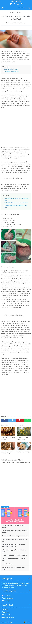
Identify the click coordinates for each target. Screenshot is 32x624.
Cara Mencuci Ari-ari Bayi (11, 69)
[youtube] (21, 3)
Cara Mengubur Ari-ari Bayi (11, 71)
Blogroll (5, 609)
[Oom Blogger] (16, 1)
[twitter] (14, 3)
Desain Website (8, 598)
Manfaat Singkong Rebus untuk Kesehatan (16, 203)
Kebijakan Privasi (8, 617)
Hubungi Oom (7, 615)
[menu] (3, 8)
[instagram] (17, 3)
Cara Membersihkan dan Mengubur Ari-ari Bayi (15, 536)
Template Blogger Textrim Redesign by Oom (14, 555)
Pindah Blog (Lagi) (7, 564)
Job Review (7, 595)
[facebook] (10, 3)
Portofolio (6, 601)
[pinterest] (20, 420)
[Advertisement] (16, 126)
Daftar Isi (6, 612)
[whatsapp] (27, 420)
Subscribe (28, 622)
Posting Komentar (21, 23)
